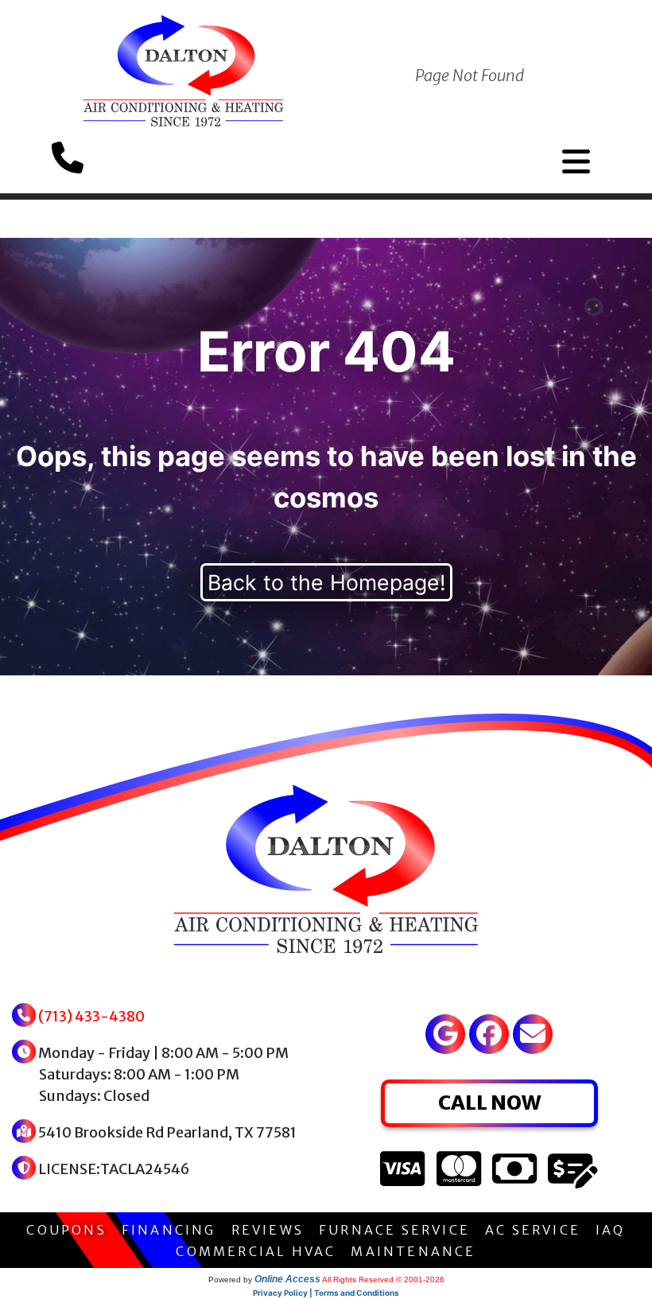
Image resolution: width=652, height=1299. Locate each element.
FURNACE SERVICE (394, 1230)
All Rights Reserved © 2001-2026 (383, 1279)
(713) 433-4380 (91, 1016)
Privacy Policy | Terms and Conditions (326, 1292)
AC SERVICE (532, 1230)
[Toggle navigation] (576, 161)
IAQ (611, 1230)
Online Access (287, 1279)
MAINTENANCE (413, 1251)
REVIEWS (267, 1230)
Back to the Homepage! (326, 582)
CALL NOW (489, 1102)
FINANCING (169, 1230)
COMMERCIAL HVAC (256, 1251)
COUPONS (66, 1230)
